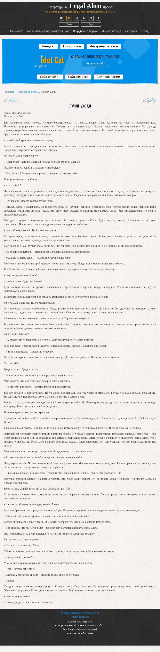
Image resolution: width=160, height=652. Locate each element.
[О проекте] (61, 18)
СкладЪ (145, 31)
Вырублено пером (85, 31)
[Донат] (68, 18)
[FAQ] (98, 18)
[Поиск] (91, 18)
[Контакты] (76, 18)
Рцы (91, 24)
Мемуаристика (111, 31)
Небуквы (131, 31)
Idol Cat (85, 616)
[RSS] (83, 18)
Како (69, 24)
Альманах (16, 31)
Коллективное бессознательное (48, 31)
